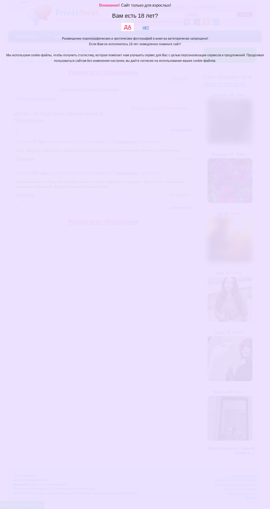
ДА (127, 27)
